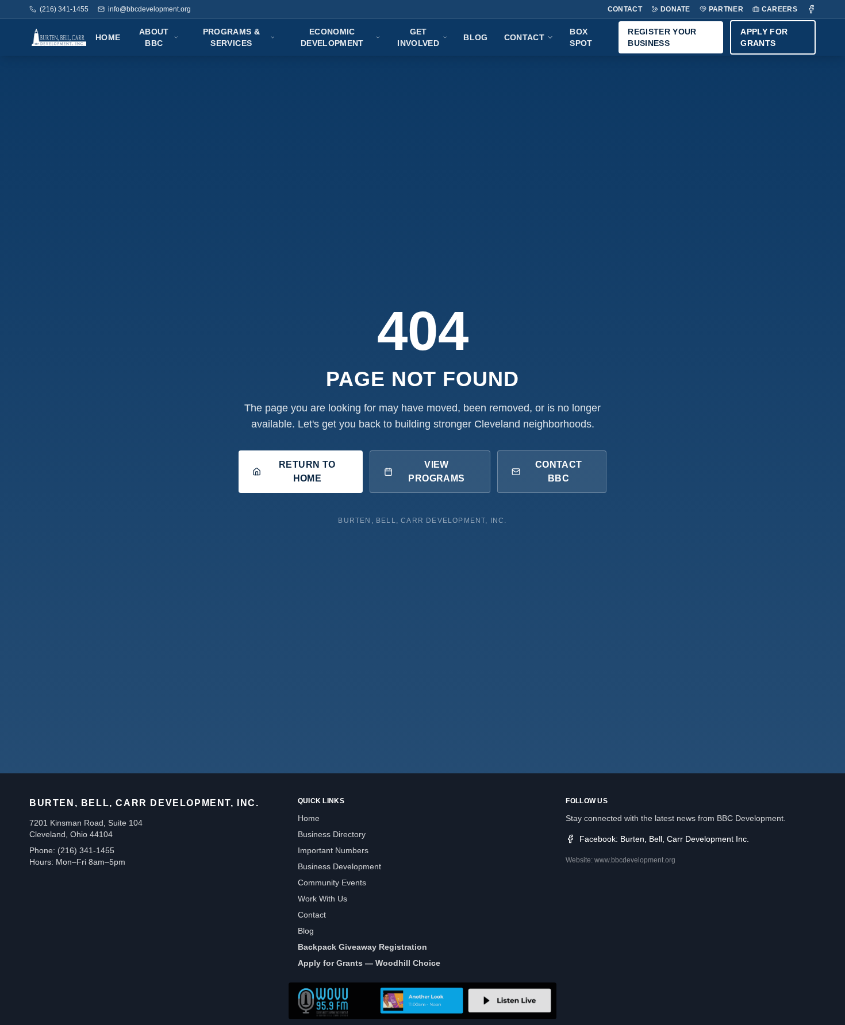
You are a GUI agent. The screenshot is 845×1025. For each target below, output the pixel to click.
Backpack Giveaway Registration (362, 946)
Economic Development (332, 37)
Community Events (332, 882)
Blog (475, 37)
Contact (625, 9)
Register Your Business (662, 37)
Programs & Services (231, 37)
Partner (726, 9)
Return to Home (307, 471)
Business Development (339, 866)
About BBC (154, 37)
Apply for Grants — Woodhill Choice (369, 963)
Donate (675, 9)
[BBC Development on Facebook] (811, 9)
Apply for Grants (764, 37)
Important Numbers (333, 850)
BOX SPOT (581, 37)
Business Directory (332, 834)
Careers (779, 9)
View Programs (436, 471)
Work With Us (322, 898)
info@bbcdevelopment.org (149, 9)
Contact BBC (558, 471)
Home (107, 37)
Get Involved (418, 37)
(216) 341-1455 (64, 9)
